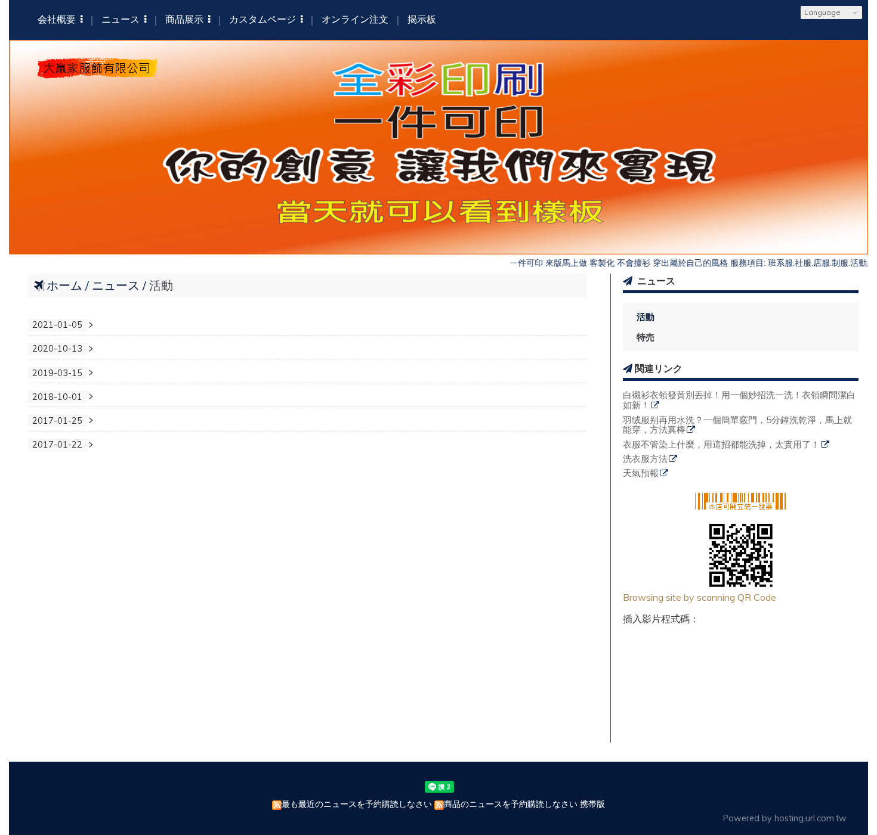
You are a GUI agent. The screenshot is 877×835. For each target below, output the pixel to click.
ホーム (64, 285)
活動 (645, 316)
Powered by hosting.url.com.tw (785, 818)
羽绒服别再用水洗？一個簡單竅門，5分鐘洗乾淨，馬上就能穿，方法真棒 (737, 425)
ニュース (117, 285)
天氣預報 (641, 473)
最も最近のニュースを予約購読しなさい (357, 804)
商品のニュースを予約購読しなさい (511, 804)
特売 (645, 337)
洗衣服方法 (645, 459)
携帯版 (592, 804)
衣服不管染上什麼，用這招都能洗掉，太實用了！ (721, 445)
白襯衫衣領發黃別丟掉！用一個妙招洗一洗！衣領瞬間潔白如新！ (739, 400)
